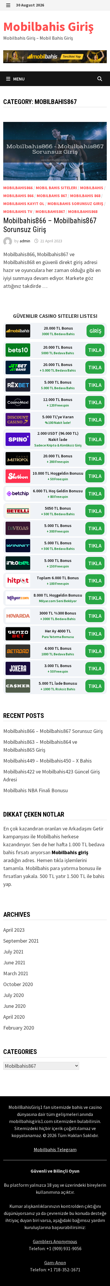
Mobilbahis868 (82, 211)
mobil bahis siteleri (56, 187)
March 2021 (15, 973)
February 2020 (18, 1027)
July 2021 (13, 951)
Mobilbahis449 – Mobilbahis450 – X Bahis (47, 760)
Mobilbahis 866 (18, 195)
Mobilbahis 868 (85, 195)
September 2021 (21, 940)
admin (25, 241)
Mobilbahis (91, 187)
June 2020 (14, 1006)
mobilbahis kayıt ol (23, 203)
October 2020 (18, 984)
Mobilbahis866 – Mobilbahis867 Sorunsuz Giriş (53, 731)
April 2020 (14, 1016)
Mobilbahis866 (18, 187)
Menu (18, 79)
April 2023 (14, 929)
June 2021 (14, 962)
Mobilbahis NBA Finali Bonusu (35, 790)
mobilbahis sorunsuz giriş (75, 203)
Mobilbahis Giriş (48, 26)
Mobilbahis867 (50, 211)
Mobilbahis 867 (52, 195)
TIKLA (94, 350)
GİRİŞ (95, 331)
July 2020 (13, 995)
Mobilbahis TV (17, 211)
